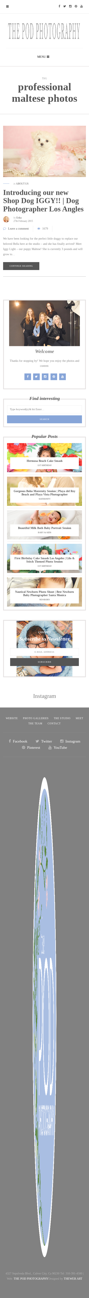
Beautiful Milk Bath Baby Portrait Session (44, 528)
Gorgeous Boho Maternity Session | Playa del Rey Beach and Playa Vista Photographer (44, 493)
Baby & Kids (44, 532)
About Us (22, 183)
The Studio (62, 718)
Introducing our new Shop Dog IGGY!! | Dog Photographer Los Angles (43, 200)
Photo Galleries (36, 718)
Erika (19, 217)
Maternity (45, 499)
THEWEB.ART (73, 1278)
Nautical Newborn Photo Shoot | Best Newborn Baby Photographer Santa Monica (44, 593)
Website (12, 718)
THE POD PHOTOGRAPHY (31, 1278)
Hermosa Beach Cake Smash (45, 460)
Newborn (44, 599)
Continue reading (21, 266)
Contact (54, 723)
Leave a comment (18, 228)
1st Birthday (44, 465)
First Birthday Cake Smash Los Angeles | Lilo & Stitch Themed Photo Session (44, 560)
